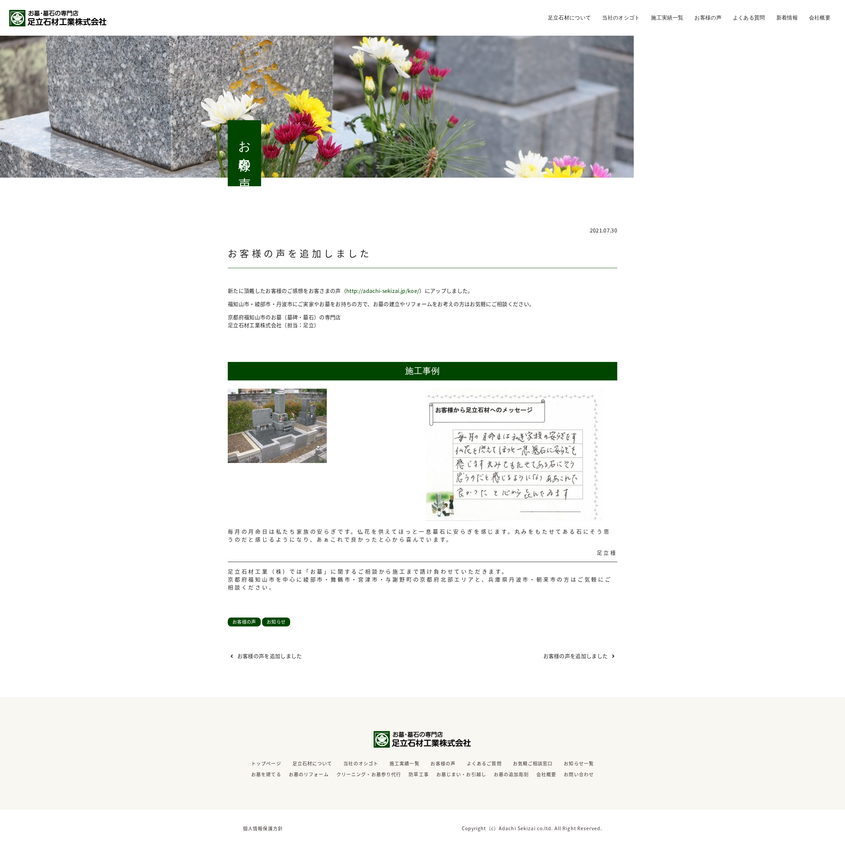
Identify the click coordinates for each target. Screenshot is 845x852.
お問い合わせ (579, 774)
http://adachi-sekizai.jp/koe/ (382, 291)
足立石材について (569, 17)
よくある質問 (749, 17)
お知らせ (276, 621)
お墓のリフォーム (309, 774)
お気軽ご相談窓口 (533, 763)
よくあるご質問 (484, 763)
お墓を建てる (266, 774)
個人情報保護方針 (263, 828)
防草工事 (418, 774)
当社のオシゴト (621, 17)
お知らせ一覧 (579, 763)
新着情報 (787, 17)
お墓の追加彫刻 (511, 774)
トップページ (266, 763)
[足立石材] (58, 18)
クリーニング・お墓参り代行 (368, 774)
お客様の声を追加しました (269, 656)
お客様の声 (708, 17)
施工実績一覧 (667, 17)
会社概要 (819, 17)
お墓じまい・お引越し (461, 774)
